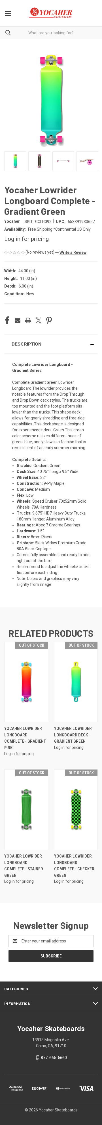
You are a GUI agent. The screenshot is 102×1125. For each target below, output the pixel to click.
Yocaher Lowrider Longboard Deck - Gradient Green (73, 735)
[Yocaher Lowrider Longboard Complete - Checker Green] (76, 809)
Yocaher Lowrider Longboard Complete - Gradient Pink (25, 738)
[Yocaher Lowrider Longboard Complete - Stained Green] (26, 809)
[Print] (28, 320)
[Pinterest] (49, 320)
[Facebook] (7, 320)
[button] (70, 252)
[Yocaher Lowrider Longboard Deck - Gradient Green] (76, 682)
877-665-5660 (54, 1057)
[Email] (17, 320)
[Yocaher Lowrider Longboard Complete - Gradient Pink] (26, 682)
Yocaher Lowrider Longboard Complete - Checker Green (74, 866)
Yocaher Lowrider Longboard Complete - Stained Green (23, 866)
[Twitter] (38, 320)
